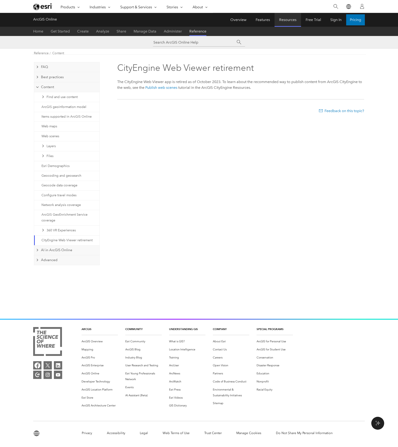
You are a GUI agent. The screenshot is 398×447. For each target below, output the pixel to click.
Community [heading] (134, 329)
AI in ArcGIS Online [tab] (56, 250)
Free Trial (313, 20)
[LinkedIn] (58, 365)
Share (121, 31)
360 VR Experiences (61, 230)
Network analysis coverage (61, 205)
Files (50, 156)
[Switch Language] (348, 6)
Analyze (102, 31)
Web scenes (50, 136)
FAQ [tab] (44, 67)
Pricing (355, 20)
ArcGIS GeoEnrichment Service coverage (64, 217)
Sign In (336, 20)
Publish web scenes (161, 87)
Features (263, 20)
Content (58, 53)
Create (83, 31)
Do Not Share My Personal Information (304, 433)
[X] (48, 365)
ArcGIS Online (45, 19)
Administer (173, 31)
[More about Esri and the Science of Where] (47, 342)
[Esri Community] (37, 375)
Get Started (60, 31)
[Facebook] (37, 365)
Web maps (49, 126)
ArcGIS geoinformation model (63, 107)
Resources (287, 20)
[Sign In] (362, 6)
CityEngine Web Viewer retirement (67, 240)
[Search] (335, 6)
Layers (51, 146)
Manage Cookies (248, 433)
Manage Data (145, 31)
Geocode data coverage (59, 185)
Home (38, 31)
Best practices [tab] (52, 77)
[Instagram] (48, 375)
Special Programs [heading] (270, 329)
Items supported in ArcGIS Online (66, 117)
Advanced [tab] (49, 260)
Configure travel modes (58, 195)
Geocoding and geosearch (61, 176)
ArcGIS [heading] (86, 329)
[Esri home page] (43, 6)
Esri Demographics (55, 166)
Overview (238, 20)
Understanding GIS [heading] (183, 329)
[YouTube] (58, 375)
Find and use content (62, 97)
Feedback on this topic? (344, 111)
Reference (197, 31)
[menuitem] (100, 341)
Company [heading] (220, 329)
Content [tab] (47, 87)
